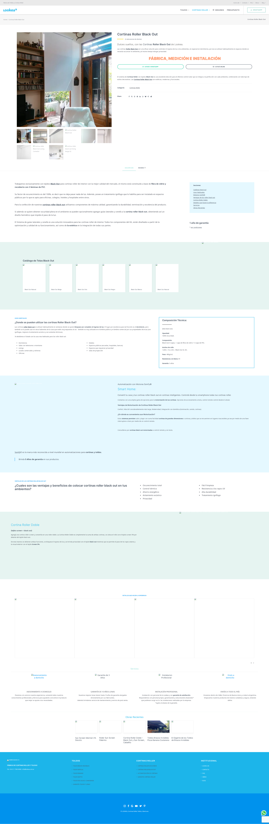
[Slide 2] (253, 662)
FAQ (251, 3)
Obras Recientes (199, 208)
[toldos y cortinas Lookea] (13, 761)
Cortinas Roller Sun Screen (147, 766)
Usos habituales (199, 192)
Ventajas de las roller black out (204, 198)
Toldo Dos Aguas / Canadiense (83, 781)
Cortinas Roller (200, 10)
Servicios (196, 205)
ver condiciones (196, 227)
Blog (263, 3)
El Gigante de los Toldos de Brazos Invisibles (158, 739)
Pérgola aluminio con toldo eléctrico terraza (181, 739)
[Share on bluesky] (145, 96)
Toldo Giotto (77, 777)
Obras (257, 3)
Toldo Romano (78, 773)
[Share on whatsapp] (143, 96)
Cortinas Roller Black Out (147, 769)
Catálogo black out (199, 190)
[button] (86, 727)
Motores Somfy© (199, 195)
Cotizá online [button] (220, 67)
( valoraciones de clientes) (133, 39)
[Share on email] (151, 96)
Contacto (244, 3)
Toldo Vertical (78, 769)
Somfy (17, 452)
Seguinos (219, 10)
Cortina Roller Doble (200, 200)
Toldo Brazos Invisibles (81, 766)
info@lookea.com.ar (28, 769)
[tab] (141, 169)
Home (5, 20)
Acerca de (236, 3)
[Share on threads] (134, 96)
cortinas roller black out (54, 204)
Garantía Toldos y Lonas (81, 784)
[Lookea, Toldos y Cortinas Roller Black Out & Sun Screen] (10, 10)
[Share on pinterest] (137, 96)
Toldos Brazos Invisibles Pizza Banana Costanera (134, 739)
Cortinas (156, 44)
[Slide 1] (251, 662)
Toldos (183, 10)
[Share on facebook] (129, 96)
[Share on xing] (148, 96)
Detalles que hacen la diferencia (204, 203)
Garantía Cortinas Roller (146, 777)
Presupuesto (233, 10)
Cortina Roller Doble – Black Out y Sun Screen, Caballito (110, 740)
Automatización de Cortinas (148, 773)
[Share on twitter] (132, 96)
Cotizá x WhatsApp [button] (151, 67)
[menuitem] (237, 3)
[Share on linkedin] (140, 96)
